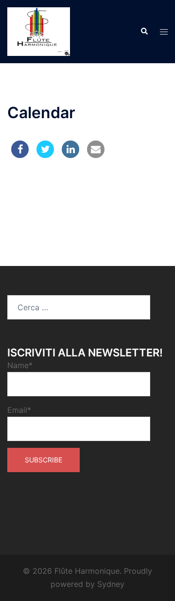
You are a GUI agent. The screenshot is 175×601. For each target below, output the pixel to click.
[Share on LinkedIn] (70, 155)
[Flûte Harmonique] (38, 30)
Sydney (110, 584)
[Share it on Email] (96, 155)
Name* (20, 365)
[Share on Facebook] (20, 155)
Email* (19, 410)
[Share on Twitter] (45, 155)
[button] (144, 31)
